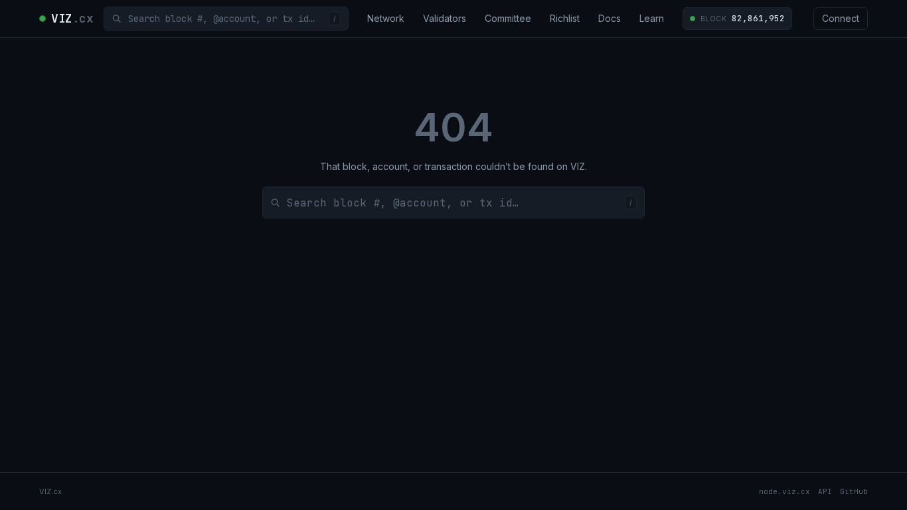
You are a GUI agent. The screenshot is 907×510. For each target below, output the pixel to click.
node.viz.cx (784, 491)
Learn (651, 18)
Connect (840, 18)
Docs (609, 18)
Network (385, 18)
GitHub (854, 491)
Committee (508, 18)
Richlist (565, 18)
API (825, 491)
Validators (444, 18)
